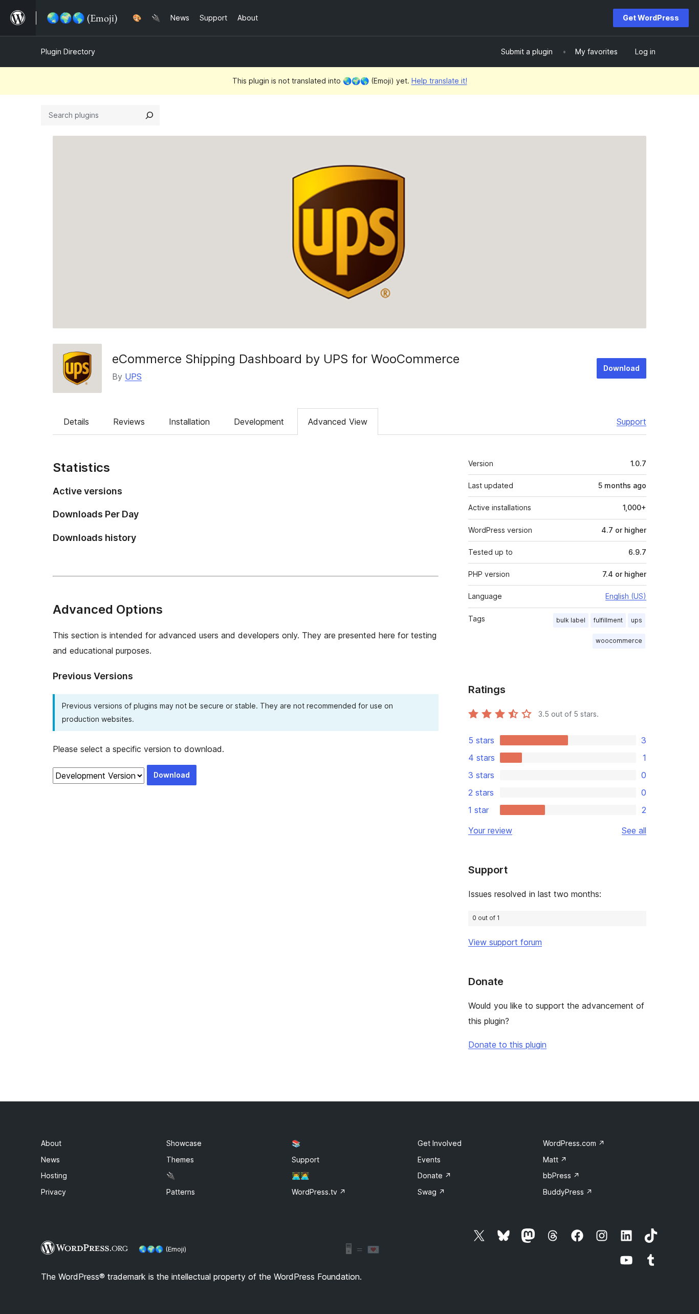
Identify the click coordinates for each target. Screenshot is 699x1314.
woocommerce (619, 640)
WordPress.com (574, 1143)
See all (634, 830)
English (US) (625, 596)
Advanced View (337, 421)
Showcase (184, 1143)
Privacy (53, 1191)
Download (621, 368)
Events (429, 1159)
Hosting (54, 1175)
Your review (490, 830)
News (50, 1159)
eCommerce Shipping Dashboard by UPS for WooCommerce (286, 358)
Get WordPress (651, 17)
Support (631, 421)
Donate (434, 1175)
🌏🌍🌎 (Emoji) (162, 1249)
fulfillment (608, 620)
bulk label (570, 620)
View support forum (505, 942)
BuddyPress (568, 1191)
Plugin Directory (68, 51)
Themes (180, 1159)
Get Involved (440, 1143)
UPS (133, 376)
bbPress (561, 1175)
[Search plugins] (149, 115)
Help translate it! (439, 80)
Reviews (129, 421)
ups (636, 620)
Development (259, 421)
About (51, 1143)
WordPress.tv (319, 1191)
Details (76, 421)
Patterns (180, 1191)
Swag (431, 1191)
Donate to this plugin (507, 1044)
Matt (555, 1159)
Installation (189, 421)
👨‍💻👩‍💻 (300, 1175)
